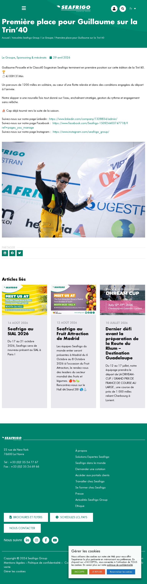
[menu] (24, 8)
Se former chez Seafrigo (90, 487)
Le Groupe (47, 37)
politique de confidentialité (120, 564)
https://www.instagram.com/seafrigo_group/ (81, 132)
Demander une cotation (90, 469)
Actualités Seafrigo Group (25, 37)
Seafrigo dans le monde (90, 463)
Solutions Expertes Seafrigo (92, 457)
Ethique (79, 506)
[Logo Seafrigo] (73, 8)
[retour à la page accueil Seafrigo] (11, 439)
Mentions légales (14, 562)
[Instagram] (36, 540)
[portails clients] (114, 8)
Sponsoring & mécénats (32, 57)
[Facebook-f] (45, 540)
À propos (81, 450)
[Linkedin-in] (27, 540)
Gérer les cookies (15, 571)
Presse (79, 493)
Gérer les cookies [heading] (85, 551)
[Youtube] (54, 540)
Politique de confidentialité (44, 562)
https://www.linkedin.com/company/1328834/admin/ (83, 119)
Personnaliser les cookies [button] (121, 571)
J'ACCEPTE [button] (79, 571)
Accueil (6, 37)
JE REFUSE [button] (97, 571)
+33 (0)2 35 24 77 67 (24, 462)
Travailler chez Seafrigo (90, 481)
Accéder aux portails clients (92, 475)
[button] (26, 517)
